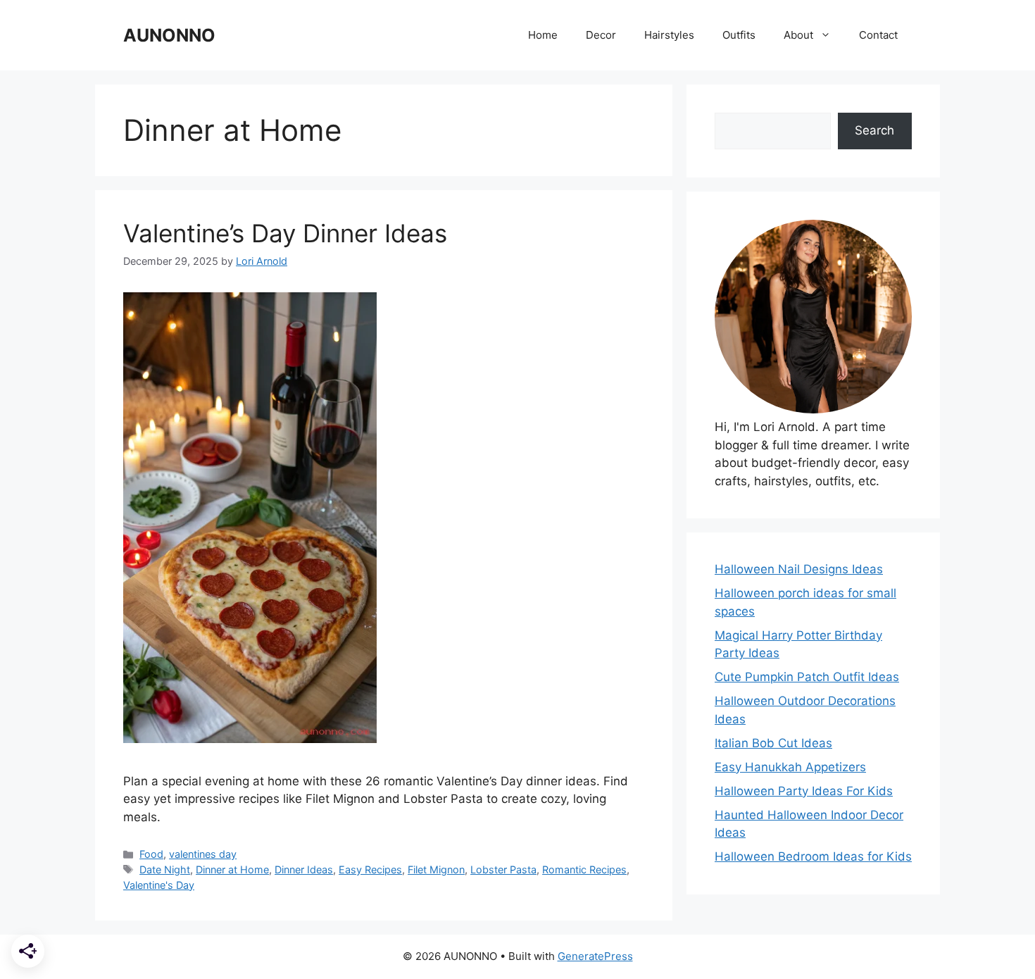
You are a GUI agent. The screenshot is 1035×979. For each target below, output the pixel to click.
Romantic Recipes (584, 869)
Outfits (738, 35)
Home (543, 35)
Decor (601, 35)
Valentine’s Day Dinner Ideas (285, 233)
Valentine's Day (158, 885)
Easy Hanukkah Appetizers (790, 767)
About (798, 35)
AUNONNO (169, 35)
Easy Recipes (370, 869)
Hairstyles (669, 35)
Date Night (164, 869)
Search (874, 130)
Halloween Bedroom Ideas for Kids (813, 856)
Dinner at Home (232, 869)
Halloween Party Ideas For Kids (804, 791)
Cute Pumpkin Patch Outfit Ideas (807, 677)
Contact (878, 35)
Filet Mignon (436, 869)
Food (151, 854)
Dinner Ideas (304, 869)
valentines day (203, 854)
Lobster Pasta (503, 869)
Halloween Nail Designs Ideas (799, 569)
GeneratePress (595, 956)
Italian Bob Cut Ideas (773, 743)
